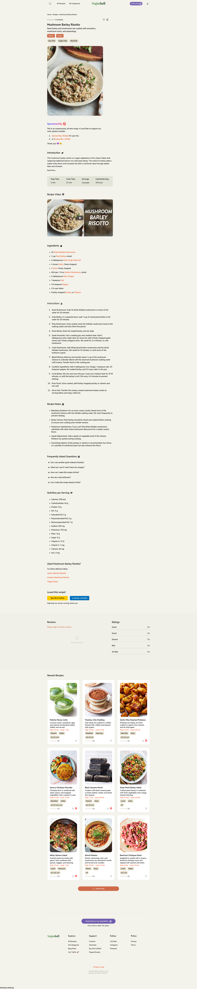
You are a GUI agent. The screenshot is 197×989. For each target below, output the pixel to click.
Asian (133, 733)
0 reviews (59, 20)
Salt (62, 280)
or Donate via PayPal (79, 598)
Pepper (65, 284)
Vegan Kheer (52, 581)
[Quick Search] (50, 3)
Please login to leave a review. (59, 627)
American (99, 733)
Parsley (68, 292)
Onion (55, 268)
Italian (59, 36)
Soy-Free (51, 41)
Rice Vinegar (68, 276)
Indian (63, 801)
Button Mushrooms (73, 272)
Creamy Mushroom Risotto (58, 577)
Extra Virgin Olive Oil (72, 260)
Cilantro (77, 292)
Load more (100, 888)
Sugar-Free (62, 41)
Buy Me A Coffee (57, 598)
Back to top (99, 967)
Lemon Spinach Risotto (56, 573)
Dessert (53, 733)
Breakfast (89, 733)
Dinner (51, 36)
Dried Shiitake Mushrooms (64, 252)
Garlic (60, 264)
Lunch (123, 801)
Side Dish (124, 733)
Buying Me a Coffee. (62, 139)
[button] (103, 19)
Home (49, 15)
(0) (58, 741)
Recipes (55, 15)
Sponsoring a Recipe (60, 136)
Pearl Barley (61, 256)
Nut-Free (73, 41)
